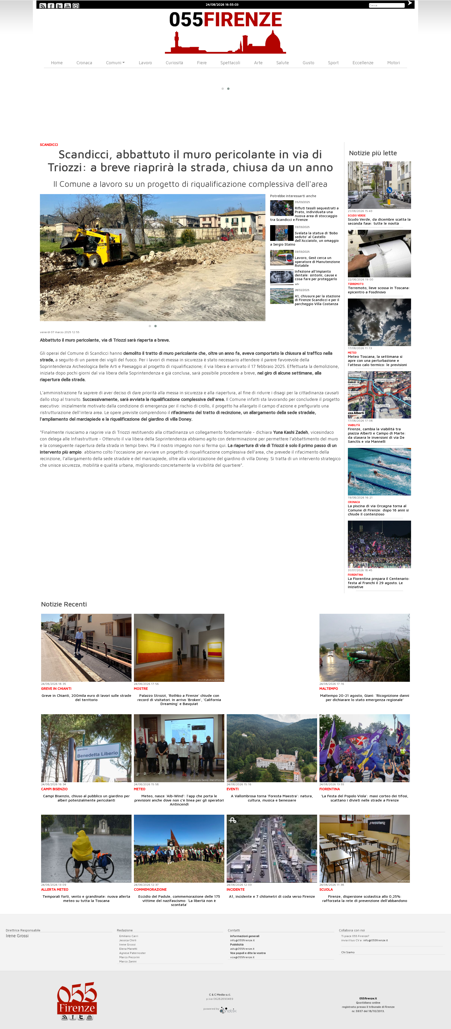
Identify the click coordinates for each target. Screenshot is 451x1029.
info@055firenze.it (242, 940)
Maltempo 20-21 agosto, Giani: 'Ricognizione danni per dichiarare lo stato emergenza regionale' (364, 697)
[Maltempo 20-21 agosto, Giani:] (364, 648)
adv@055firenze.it (242, 948)
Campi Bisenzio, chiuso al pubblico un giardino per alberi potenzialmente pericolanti (86, 798)
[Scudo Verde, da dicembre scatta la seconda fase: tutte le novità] (379, 185)
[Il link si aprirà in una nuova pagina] (228, 1008)
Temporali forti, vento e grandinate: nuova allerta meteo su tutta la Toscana (86, 898)
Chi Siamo (348, 952)
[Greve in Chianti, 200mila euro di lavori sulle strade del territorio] (86, 648)
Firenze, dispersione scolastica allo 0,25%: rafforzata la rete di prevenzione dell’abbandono (364, 898)
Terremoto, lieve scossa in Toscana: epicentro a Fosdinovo (379, 290)
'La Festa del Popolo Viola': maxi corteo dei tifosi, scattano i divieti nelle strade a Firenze (364, 798)
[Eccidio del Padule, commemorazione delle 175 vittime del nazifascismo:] (179, 849)
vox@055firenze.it (242, 957)
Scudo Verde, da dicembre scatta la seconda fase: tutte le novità (379, 221)
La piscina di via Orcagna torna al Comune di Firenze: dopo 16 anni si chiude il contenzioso (378, 510)
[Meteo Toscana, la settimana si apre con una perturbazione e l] (379, 322)
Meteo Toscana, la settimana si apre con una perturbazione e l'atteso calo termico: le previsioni (377, 360)
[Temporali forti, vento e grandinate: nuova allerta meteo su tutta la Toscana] (86, 849)
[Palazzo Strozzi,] (179, 648)
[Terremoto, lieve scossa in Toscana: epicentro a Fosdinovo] (379, 253)
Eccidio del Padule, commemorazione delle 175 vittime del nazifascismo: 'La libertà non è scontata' (179, 900)
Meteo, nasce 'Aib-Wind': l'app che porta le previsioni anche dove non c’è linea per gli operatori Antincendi (179, 800)
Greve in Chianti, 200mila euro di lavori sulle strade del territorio (86, 697)
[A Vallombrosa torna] (272, 748)
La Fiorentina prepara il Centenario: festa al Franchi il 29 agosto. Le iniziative (379, 582)
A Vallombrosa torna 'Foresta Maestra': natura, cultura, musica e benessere (272, 798)
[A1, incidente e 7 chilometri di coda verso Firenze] (272, 849)
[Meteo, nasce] (179, 748)
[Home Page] (225, 31)
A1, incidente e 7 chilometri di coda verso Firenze (272, 896)
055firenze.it (368, 998)
